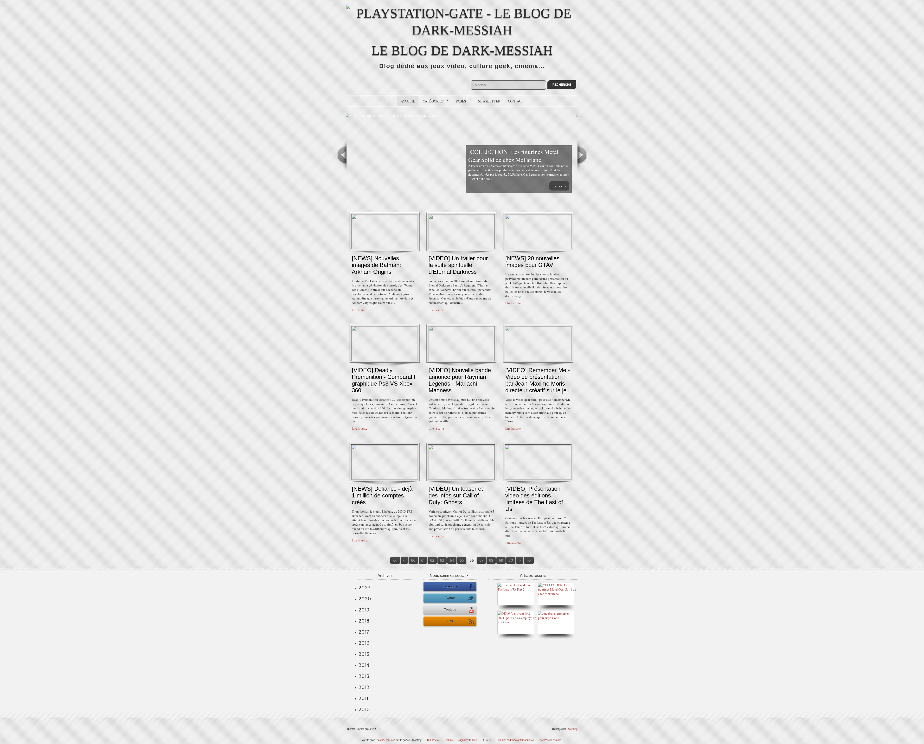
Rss (450, 621)
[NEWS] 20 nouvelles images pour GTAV (532, 261)
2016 (364, 643)
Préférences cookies (550, 740)
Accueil (408, 101)
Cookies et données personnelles (515, 740)
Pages (459, 101)
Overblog (572, 729)
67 (481, 560)
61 (422, 560)
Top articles (433, 740)
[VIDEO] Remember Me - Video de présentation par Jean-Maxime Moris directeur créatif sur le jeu (537, 380)
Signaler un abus (468, 740)
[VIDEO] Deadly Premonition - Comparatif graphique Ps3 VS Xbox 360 (383, 380)
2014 (364, 665)
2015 (364, 654)
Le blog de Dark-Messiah (462, 50)
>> (528, 560)
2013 (364, 676)
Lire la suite (560, 186)
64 (452, 560)
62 (432, 560)
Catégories (431, 101)
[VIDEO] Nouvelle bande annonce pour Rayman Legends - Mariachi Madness (460, 380)
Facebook (450, 586)
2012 (364, 687)
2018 (364, 621)
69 (501, 560)
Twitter (450, 598)
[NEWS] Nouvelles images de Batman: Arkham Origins (376, 265)
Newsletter (489, 101)
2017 (364, 632)
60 (413, 560)
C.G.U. (487, 740)
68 (491, 560)
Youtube (450, 609)
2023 (365, 588)
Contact (515, 101)
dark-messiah (387, 740)
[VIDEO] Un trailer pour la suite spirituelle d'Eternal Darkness (458, 265)
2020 (365, 599)
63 (442, 560)
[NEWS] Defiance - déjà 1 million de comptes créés (382, 495)
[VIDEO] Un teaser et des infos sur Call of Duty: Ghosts (456, 495)
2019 (364, 610)
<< (395, 560)
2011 (363, 698)
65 (462, 560)
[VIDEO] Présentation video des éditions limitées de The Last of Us (534, 498)
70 (511, 560)
